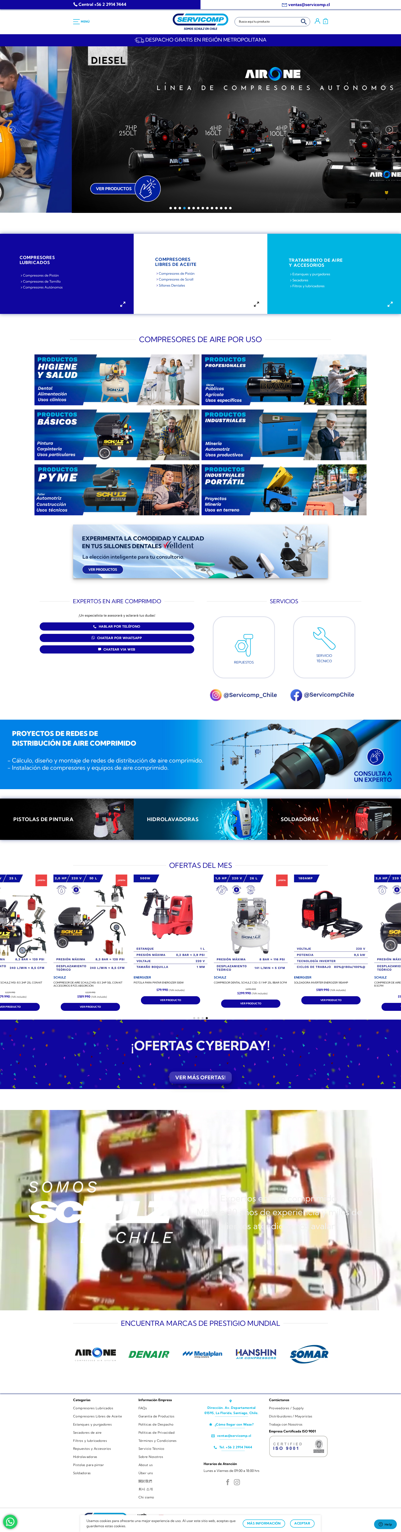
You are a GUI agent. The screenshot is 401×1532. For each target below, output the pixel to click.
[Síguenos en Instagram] (237, 1482)
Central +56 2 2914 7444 (102, 4)
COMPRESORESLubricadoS (37, 260)
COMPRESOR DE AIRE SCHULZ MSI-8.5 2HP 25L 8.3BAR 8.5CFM (307, 984)
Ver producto (310, 1006)
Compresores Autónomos (43, 287)
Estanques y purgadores (311, 274)
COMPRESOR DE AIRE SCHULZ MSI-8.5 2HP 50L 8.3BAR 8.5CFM (146, 984)
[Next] (389, 129)
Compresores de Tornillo (42, 281)
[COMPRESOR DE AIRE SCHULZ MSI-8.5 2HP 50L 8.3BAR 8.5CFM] (150, 924)
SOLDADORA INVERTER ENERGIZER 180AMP (60, 982)
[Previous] (11, 129)
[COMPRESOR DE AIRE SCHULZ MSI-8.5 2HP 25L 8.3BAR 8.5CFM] (310, 924)
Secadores (300, 280)
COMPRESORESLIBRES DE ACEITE (176, 262)
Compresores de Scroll (176, 279)
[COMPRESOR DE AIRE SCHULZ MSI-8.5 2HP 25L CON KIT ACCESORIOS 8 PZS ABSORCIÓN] (230, 924)
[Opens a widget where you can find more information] (385, 1524)
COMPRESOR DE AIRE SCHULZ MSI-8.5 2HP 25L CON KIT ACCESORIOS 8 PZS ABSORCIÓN (227, 984)
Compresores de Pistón (41, 275)
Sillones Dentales (172, 285)
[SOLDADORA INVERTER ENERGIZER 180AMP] (70, 924)
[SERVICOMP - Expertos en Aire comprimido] (200, 21)
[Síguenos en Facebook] (228, 1482)
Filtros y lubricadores (308, 286)
